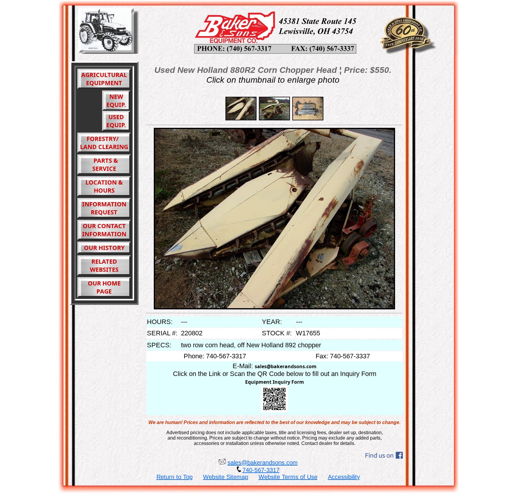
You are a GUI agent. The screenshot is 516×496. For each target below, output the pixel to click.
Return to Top (174, 477)
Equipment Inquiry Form (274, 382)
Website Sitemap (225, 477)
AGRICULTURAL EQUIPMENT (104, 79)
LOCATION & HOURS (104, 186)
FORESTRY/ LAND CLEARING (104, 143)
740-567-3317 (261, 470)
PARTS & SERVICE (104, 164)
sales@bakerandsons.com (286, 366)
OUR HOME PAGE (104, 287)
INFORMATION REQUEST (104, 208)
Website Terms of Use (288, 477)
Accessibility (344, 477)
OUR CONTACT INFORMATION (104, 230)
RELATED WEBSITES (104, 265)
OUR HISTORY (104, 248)
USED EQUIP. (116, 121)
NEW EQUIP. (116, 101)
